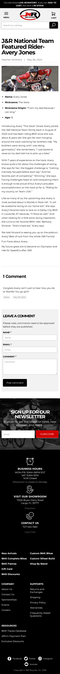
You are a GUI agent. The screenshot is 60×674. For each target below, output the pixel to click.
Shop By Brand (38, 563)
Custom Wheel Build (42, 558)
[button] (6, 15)
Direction (30, 508)
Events (5, 604)
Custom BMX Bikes (41, 553)
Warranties (36, 607)
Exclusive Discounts (13, 641)
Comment (9, 356)
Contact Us (8, 594)
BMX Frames (9, 563)
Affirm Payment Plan (14, 636)
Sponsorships (9, 599)
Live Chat (30, 532)
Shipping (35, 597)
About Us (7, 589)
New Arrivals (9, 553)
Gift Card (7, 568)
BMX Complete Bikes (14, 558)
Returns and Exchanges (37, 591)
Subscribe (47, 434)
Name (7, 332)
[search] (53, 25)
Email (7, 344)
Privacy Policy (38, 602)
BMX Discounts (11, 574)
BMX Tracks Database (14, 630)
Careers (6, 610)
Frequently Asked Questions (40, 614)
